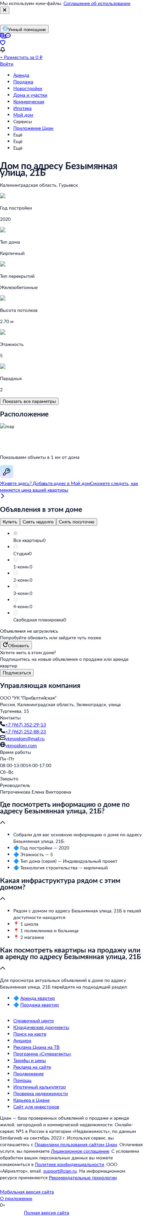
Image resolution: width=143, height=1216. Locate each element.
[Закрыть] (4, 10)
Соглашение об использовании (97, 3)
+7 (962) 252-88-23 (25, 731)
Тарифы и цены (29, 1060)
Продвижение (28, 1073)
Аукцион (22, 1040)
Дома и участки (30, 95)
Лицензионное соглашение (80, 1151)
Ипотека (22, 108)
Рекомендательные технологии (83, 1177)
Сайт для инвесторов (36, 1106)
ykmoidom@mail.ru (25, 738)
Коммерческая (28, 101)
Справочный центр (33, 1020)
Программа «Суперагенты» (42, 1053)
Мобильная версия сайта (27, 1192)
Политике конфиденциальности (69, 1164)
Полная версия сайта (46, 1212)
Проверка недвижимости (40, 1093)
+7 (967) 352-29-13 (25, 724)
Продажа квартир (39, 1004)
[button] (78, 540)
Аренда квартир (37, 998)
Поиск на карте (29, 1034)
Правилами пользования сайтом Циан (76, 1144)
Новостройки (27, 88)
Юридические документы (41, 1027)
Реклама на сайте (32, 1067)
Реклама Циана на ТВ (36, 1047)
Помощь (22, 1080)
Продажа (23, 81)
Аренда (21, 75)
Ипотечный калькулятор (39, 1087)
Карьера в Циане (31, 1100)
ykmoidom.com (21, 745)
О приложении (16, 1198)
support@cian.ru (60, 1171)
